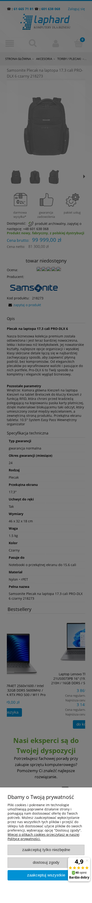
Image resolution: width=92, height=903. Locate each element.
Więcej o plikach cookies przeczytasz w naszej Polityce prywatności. (43, 836)
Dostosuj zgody (46, 862)
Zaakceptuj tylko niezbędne (46, 850)
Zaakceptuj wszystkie (46, 875)
